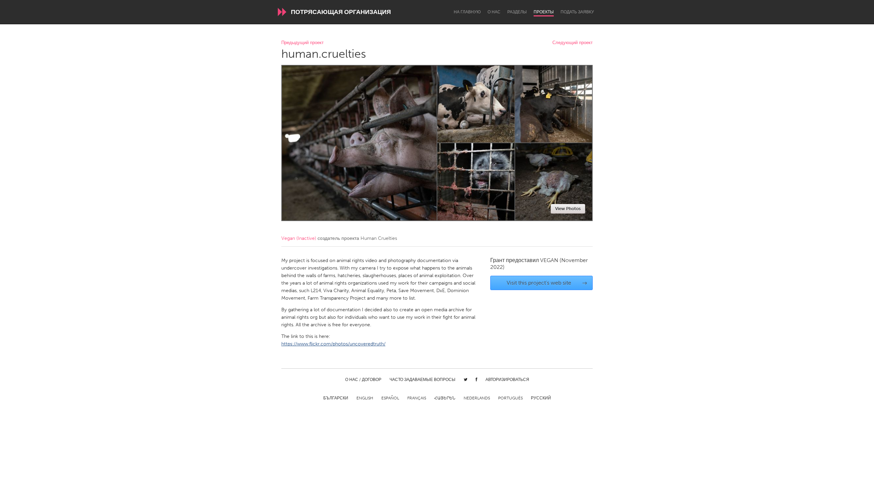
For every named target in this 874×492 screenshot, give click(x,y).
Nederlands (477, 398)
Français (416, 398)
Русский (541, 398)
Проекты (544, 12)
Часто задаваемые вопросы (422, 379)
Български (335, 398)
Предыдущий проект (302, 43)
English (364, 398)
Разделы (517, 12)
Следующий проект (572, 43)
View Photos (568, 208)
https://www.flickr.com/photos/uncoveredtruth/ (333, 344)
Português (510, 398)
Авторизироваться (507, 379)
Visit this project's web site (547, 282)
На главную (467, 12)
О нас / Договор (363, 379)
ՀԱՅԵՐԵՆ (444, 398)
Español (390, 398)
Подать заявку (577, 12)
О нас (494, 12)
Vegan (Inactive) (298, 238)
